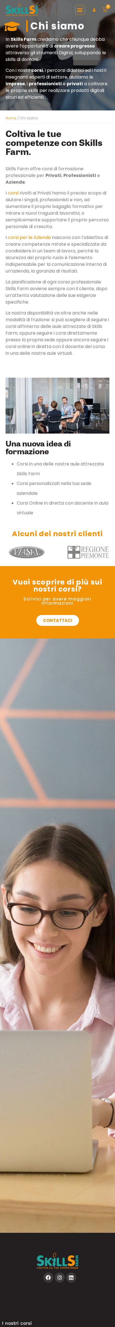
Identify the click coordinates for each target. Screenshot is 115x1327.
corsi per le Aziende (29, 237)
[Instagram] (60, 1277)
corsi (13, 193)
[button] (80, 10)
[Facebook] (48, 1277)
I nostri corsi (17, 1323)
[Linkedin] (71, 1277)
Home (11, 118)
